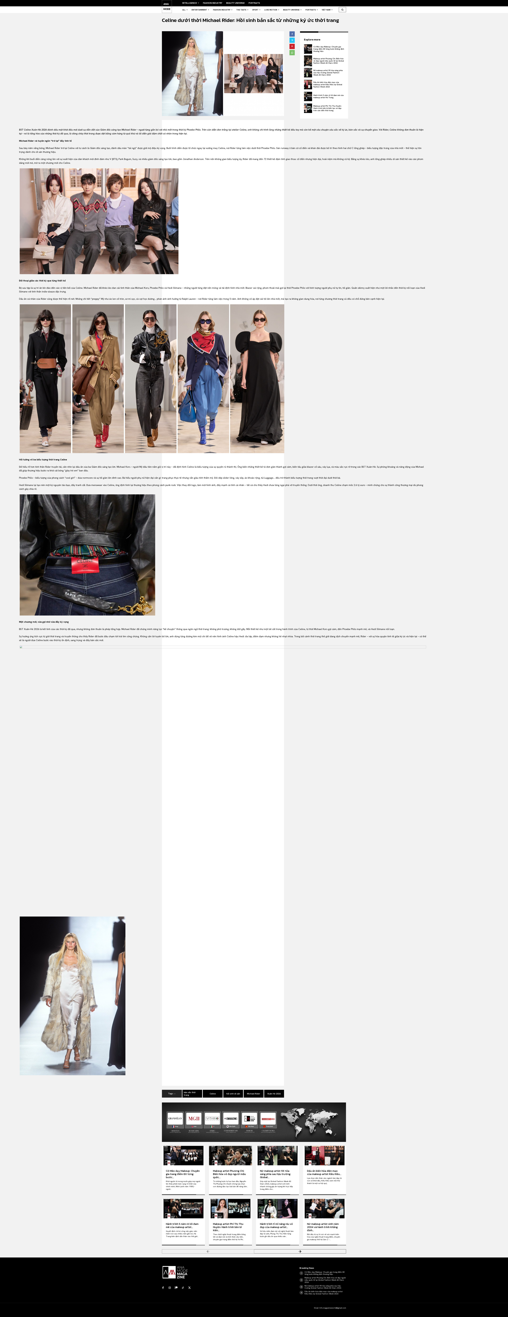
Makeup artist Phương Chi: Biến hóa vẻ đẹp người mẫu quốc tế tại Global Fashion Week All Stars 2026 (328, 60)
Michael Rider (253, 1093)
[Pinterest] (292, 46)
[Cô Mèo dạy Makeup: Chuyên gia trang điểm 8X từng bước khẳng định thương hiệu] (308, 49)
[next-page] (300, 1251)
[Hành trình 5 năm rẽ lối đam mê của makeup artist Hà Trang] (308, 96)
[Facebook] (292, 34)
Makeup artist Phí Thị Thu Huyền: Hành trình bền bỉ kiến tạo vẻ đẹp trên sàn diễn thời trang (327, 108)
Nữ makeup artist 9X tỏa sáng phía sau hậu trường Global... (275, 1174)
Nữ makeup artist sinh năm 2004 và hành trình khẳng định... (323, 1227)
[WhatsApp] (292, 52)
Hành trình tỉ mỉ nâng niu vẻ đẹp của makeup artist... (276, 1225)
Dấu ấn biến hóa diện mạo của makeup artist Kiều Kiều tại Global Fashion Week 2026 (327, 84)
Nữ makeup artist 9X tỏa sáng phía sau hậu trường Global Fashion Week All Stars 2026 (328, 72)
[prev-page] (208, 1251)
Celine (213, 1093)
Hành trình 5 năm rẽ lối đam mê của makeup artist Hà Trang (328, 96)
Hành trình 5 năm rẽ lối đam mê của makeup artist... (182, 1225)
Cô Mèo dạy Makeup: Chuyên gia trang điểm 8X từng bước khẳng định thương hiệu (328, 48)
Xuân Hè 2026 (274, 1093)
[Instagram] (169, 1288)
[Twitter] (292, 40)
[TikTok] (182, 1288)
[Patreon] (176, 1288)
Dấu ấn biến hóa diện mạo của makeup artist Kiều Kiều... (324, 1172)
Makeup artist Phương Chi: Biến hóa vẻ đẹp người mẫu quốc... (229, 1174)
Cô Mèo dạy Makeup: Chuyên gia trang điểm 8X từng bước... (183, 1174)
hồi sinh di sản (233, 1093)
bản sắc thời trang (190, 1093)
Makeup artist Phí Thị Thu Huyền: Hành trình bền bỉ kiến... (228, 1227)
